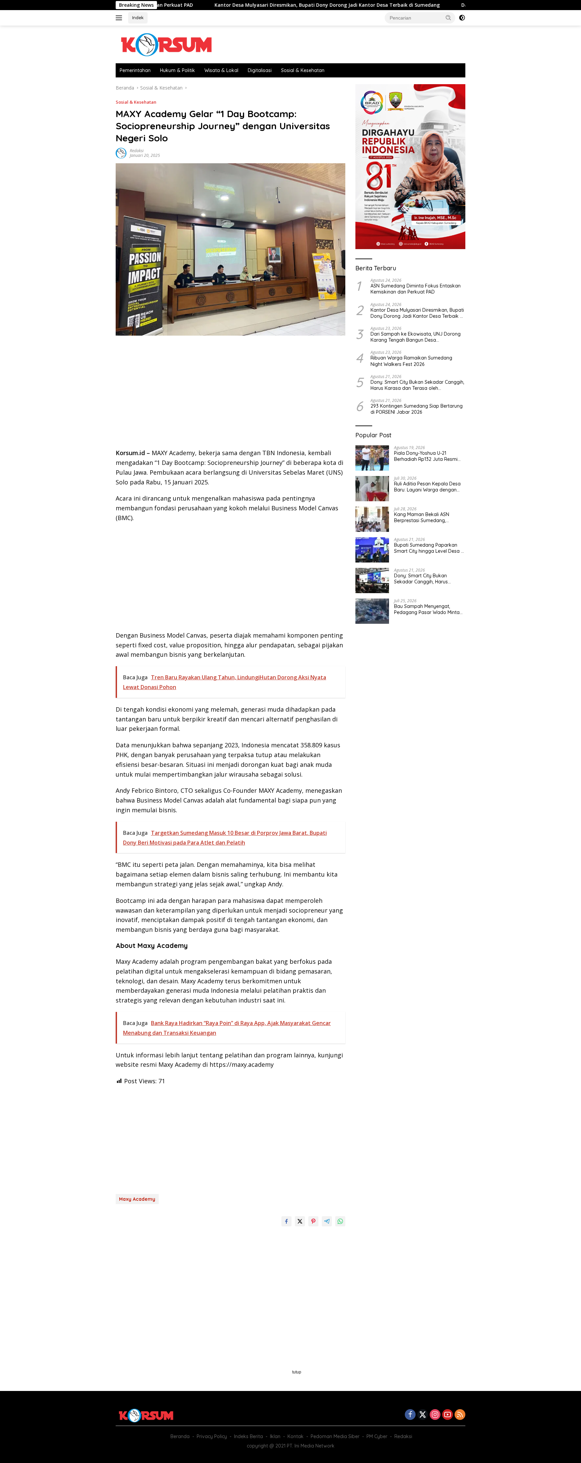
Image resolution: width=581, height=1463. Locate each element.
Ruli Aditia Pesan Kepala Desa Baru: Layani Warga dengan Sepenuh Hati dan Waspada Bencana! (427, 487)
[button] (448, 17)
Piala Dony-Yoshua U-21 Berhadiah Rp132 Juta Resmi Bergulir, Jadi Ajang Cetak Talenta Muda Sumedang (426, 456)
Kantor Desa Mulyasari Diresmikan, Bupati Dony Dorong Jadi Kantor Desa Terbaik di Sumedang (273, 5)
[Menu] (120, 18)
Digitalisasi (260, 70)
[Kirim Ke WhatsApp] (340, 1221)
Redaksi (137, 151)
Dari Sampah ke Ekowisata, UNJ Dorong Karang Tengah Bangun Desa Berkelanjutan (416, 337)
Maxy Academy (137, 1199)
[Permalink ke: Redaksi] (121, 152)
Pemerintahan (135, 70)
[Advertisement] (230, 394)
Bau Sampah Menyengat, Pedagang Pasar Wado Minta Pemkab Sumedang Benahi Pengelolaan (427, 609)
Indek (138, 17)
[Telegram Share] (327, 1221)
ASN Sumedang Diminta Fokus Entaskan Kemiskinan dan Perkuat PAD (416, 289)
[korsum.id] (166, 44)
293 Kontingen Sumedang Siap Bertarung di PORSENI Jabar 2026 (417, 409)
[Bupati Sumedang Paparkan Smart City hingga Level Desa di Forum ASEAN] (372, 550)
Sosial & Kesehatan (302, 70)
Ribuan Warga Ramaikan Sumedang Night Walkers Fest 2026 (411, 361)
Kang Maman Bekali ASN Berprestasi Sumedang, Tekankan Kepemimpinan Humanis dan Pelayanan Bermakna (422, 517)
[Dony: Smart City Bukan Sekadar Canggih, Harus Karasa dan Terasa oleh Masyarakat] (372, 580)
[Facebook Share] (286, 1221)
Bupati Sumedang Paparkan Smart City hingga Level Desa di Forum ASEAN (429, 548)
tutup (296, 1372)
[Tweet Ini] (300, 1221)
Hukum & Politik (177, 70)
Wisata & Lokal (221, 70)
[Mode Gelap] (462, 18)
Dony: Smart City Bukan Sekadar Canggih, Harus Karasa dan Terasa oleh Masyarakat (417, 385)
